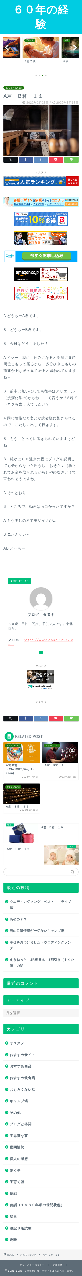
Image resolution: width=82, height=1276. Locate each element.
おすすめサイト (22, 1055)
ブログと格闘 (21, 1124)
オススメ (17, 1043)
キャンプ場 (19, 1101)
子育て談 (17, 1182)
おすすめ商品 (21, 1066)
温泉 (13, 1216)
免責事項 (58, 1265)
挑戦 (13, 1193)
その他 (15, 1113)
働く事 (15, 1170)
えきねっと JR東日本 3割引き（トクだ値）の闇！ (42, 962)
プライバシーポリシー (32, 1265)
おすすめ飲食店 (22, 1078)
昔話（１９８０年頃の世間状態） (37, 1205)
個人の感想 (19, 1159)
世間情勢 (17, 1147)
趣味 (13, 1240)
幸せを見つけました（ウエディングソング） (40, 945)
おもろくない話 (14, 87)
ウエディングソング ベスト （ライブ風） (40, 904)
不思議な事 (19, 1136)
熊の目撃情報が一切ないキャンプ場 (37, 930)
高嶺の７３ (18, 919)
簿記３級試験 (21, 1228)
